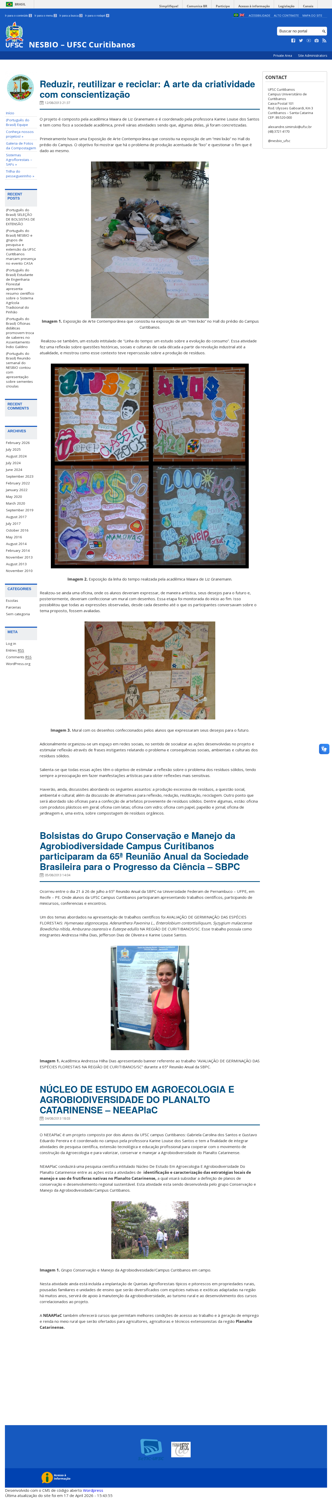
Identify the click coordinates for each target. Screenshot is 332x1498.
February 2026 (18, 442)
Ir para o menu (45, 15)
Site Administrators (312, 55)
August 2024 (16, 456)
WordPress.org (18, 663)
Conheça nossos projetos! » (20, 134)
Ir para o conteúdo (18, 15)
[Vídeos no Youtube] (309, 41)
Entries (15, 650)
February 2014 (18, 550)
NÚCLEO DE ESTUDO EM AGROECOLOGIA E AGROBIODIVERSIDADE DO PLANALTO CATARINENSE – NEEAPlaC (137, 1099)
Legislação (286, 6)
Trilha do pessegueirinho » (20, 173)
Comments (19, 657)
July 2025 (13, 449)
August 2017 (16, 516)
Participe (223, 6)
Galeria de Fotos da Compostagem (21, 145)
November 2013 (19, 557)
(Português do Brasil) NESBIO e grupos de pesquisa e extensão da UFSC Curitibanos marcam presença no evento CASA (21, 247)
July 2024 (13, 463)
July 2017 (13, 523)
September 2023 (19, 476)
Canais (308, 6)
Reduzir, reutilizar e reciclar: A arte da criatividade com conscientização (147, 89)
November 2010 (19, 570)
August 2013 (16, 564)
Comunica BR (197, 6)
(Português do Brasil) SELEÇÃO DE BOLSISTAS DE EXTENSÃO (20, 217)
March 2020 (15, 503)
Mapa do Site (312, 15)
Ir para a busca (70, 15)
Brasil (20, 4)
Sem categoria (18, 614)
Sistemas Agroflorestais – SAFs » (19, 160)
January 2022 (16, 489)
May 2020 (14, 496)
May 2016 (14, 537)
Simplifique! (168, 6)
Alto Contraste (286, 15)
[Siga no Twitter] (301, 41)
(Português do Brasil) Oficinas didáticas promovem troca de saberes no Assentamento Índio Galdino (20, 332)
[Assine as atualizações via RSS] (324, 41)
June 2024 (14, 469)
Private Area (283, 55)
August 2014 (16, 543)
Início (10, 113)
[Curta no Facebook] (293, 41)
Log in (11, 643)
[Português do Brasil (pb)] (236, 15)
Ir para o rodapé (96, 15)
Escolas (12, 600)
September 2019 (19, 510)
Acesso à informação (254, 6)
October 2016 (17, 530)
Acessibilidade (259, 15)
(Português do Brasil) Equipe (17, 122)
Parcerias (13, 607)
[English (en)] (242, 15)
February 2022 (18, 483)
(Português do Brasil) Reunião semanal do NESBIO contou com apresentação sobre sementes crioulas (19, 369)
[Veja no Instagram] (317, 41)
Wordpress (93, 1490)
